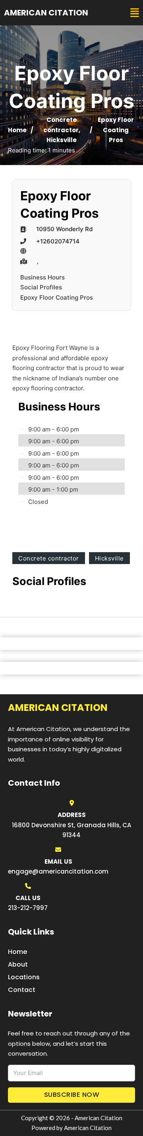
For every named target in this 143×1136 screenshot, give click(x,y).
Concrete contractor (48, 558)
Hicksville (61, 140)
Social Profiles (41, 287)
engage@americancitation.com (58, 871)
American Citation (46, 12)
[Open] (134, 13)
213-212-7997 (28, 908)
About (18, 964)
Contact (21, 989)
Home (17, 130)
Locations (24, 977)
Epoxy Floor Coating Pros (56, 297)
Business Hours (42, 277)
